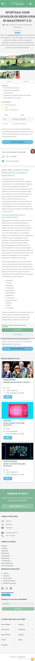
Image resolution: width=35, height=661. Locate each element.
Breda (3, 344)
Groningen (4, 645)
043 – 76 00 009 (11, 156)
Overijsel (21, 624)
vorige (9, 81)
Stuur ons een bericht (12, 161)
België (20, 640)
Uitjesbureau (22, 657)
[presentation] (2, 61)
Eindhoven (9, 344)
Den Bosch (17, 344)
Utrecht (3, 640)
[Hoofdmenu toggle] (30, 3)
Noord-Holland (5, 624)
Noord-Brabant (5, 634)
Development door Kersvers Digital (26, 658)
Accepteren (17, 330)
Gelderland (21, 629)
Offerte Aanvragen (17, 142)
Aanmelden (18, 608)
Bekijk (8, 397)
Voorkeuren (17, 335)
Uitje (7, 25)
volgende (26, 81)
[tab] (9, 624)
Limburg (20, 634)
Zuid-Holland (5, 629)
